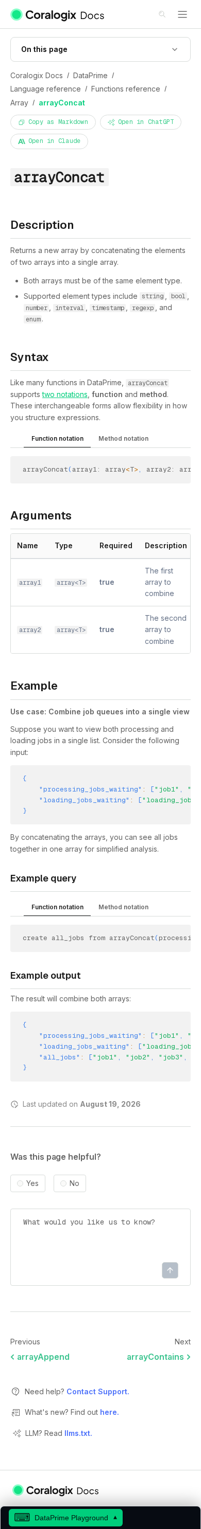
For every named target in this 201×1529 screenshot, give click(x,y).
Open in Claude (54, 141)
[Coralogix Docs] (58, 14)
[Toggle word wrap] (171, 471)
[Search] (163, 15)
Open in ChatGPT (146, 122)
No (74, 1183)
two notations (65, 394)
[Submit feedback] (170, 1270)
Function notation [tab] (57, 438)
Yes (32, 1183)
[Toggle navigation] (182, 14)
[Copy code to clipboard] (186, 471)
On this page (44, 49)
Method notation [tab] (123, 438)
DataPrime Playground (65, 1517)
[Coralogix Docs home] (56, 1490)
